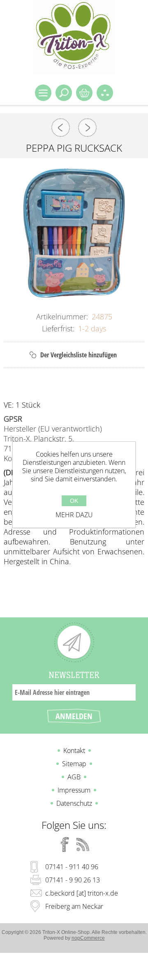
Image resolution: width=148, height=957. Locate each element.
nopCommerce (88, 938)
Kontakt (74, 750)
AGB (74, 776)
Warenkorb (84, 92)
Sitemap (74, 763)
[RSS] (83, 844)
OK (74, 500)
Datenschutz (74, 803)
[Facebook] (65, 844)
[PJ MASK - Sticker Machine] (87, 127)
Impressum (74, 790)
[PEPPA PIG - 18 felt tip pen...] (60, 127)
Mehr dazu (74, 514)
